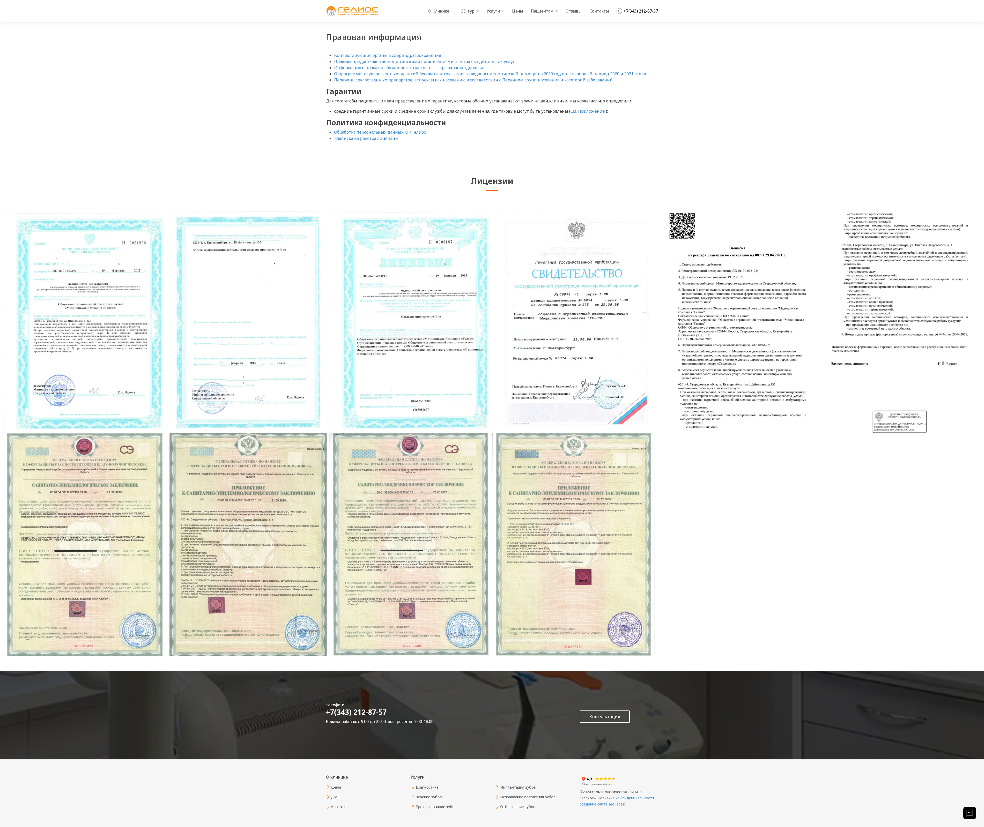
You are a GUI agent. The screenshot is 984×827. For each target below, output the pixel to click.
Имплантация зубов (518, 787)
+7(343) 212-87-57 (640, 11)
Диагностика (427, 787)
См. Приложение (588, 111)
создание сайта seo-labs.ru (603, 804)
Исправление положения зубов (528, 797)
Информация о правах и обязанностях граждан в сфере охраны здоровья (408, 67)
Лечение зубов (429, 797)
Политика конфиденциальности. (626, 797)
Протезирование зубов (436, 807)
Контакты (599, 11)
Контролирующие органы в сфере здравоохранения (387, 55)
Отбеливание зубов (517, 807)
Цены (517, 11)
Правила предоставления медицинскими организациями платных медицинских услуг (424, 61)
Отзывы (573, 11)
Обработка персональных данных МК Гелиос (380, 132)
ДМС (335, 797)
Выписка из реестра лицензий (366, 138)
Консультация (604, 716)
